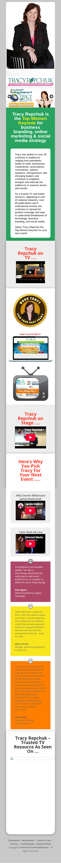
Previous (10, 96)
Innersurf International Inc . (35, 847)
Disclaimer (14, 840)
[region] (30, 97)
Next (51, 96)
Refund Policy (44, 843)
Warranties (28, 840)
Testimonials (27, 843)
